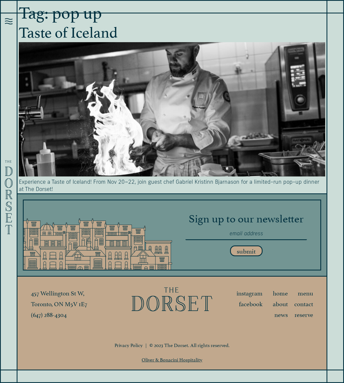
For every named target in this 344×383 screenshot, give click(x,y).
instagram (249, 292)
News (281, 314)
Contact (303, 303)
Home (280, 292)
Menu (305, 292)
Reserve (304, 314)
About (280, 303)
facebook (251, 303)
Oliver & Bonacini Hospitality (172, 359)
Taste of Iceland (68, 30)
